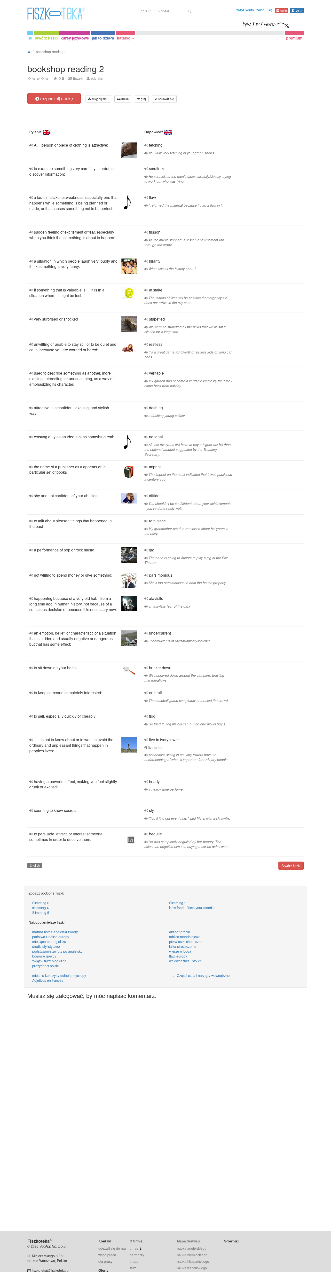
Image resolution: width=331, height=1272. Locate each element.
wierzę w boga (180, 951)
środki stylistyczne (46, 946)
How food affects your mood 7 (192, 907)
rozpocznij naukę (56, 98)
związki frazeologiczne (49, 960)
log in (283, 10)
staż (133, 1267)
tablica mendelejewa (184, 936)
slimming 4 (40, 907)
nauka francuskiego (192, 1267)
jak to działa (103, 38)
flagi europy (178, 956)
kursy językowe (75, 38)
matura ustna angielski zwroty (55, 931)
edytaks (97, 78)
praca (134, 1261)
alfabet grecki (179, 931)
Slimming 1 (177, 902)
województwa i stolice (185, 960)
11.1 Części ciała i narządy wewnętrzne (199, 975)
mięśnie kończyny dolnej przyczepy (59, 975)
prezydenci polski (45, 965)
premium (294, 38)
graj (143, 99)
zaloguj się (264, 10)
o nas (134, 1248)
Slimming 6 (40, 902)
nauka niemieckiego (192, 1254)
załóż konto (245, 10)
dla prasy (105, 1261)
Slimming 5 (40, 912)
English (35, 865)
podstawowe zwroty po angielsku (57, 951)
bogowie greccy (44, 956)
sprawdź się (166, 99)
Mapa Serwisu (188, 1241)
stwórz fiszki (46, 38)
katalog (124, 38)
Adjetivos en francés (47, 980)
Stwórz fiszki (291, 865)
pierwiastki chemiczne (186, 941)
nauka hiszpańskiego (193, 1261)
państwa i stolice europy (50, 936)
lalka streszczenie (182, 946)
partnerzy (137, 1254)
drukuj (124, 99)
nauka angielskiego (191, 1248)
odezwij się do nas (112, 1248)
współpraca (107, 1254)
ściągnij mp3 (99, 99)
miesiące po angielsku (49, 941)
